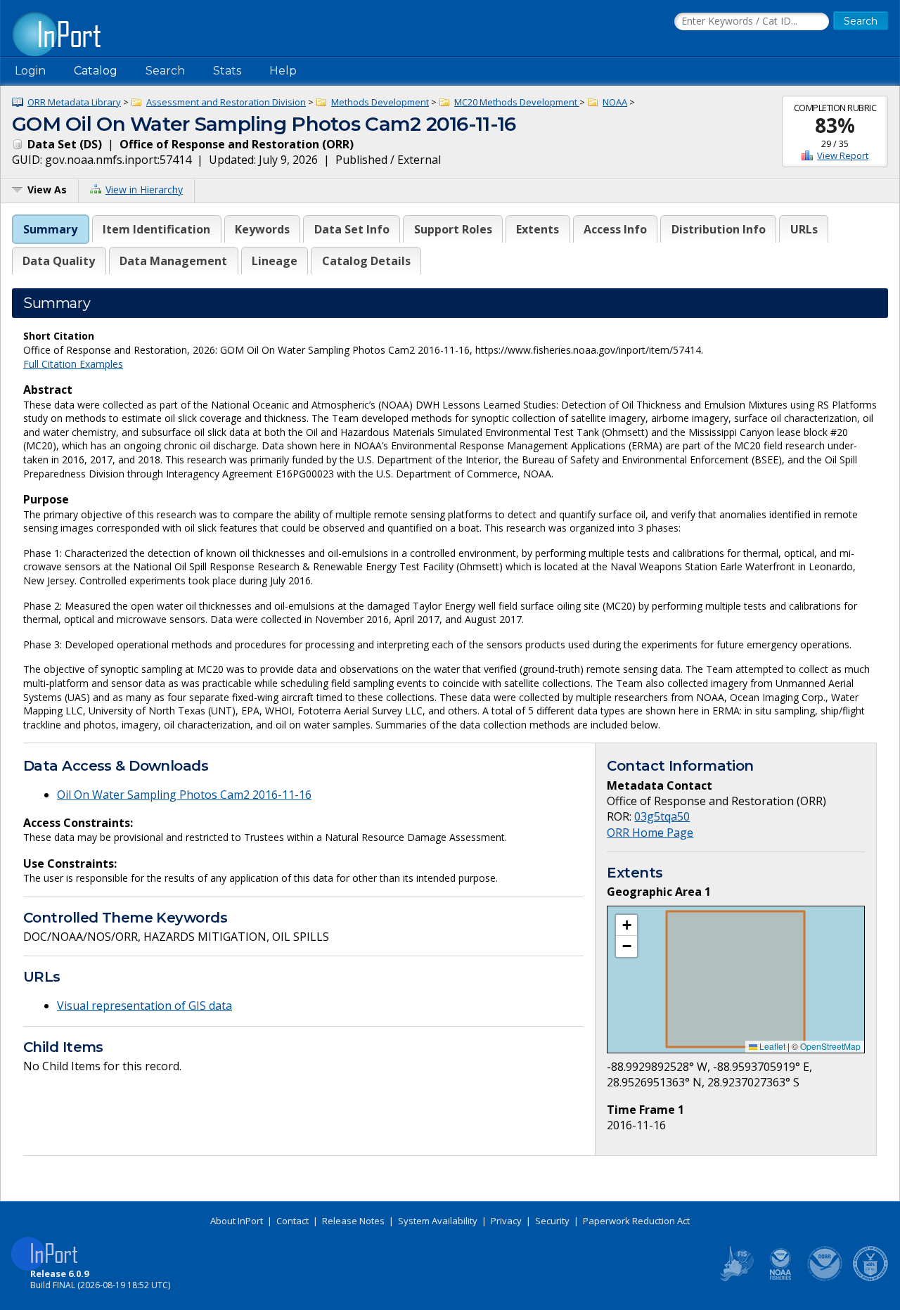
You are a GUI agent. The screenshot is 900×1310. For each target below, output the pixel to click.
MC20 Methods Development (516, 102)
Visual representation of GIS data (144, 1005)
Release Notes (353, 1220)
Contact (292, 1220)
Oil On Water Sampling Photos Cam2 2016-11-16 (184, 794)
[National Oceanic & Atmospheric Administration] (825, 1278)
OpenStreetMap (830, 1046)
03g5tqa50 (662, 816)
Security (552, 1220)
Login (30, 70)
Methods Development (380, 102)
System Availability (437, 1220)
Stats (227, 70)
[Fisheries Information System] (735, 1278)
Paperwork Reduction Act (636, 1220)
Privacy (506, 1220)
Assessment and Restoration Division (226, 102)
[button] (626, 925)
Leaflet (771, 1046)
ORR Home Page (650, 832)
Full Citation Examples (73, 364)
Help (283, 70)
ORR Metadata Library (74, 102)
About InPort (236, 1220)
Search (165, 70)
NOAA (615, 102)
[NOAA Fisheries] (780, 1278)
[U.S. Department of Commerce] (870, 1278)
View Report (842, 155)
